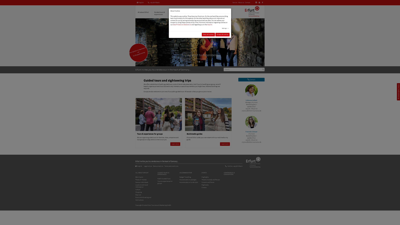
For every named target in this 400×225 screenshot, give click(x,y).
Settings (224, 28)
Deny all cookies (208, 34)
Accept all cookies (222, 34)
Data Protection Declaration (182, 25)
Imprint (209, 25)
